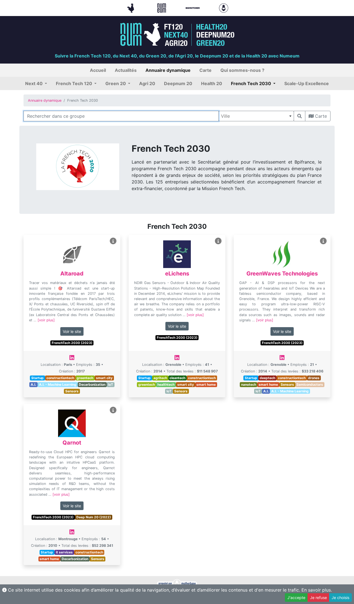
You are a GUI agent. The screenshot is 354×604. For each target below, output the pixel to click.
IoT (110, 384)
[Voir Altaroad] (113, 241)
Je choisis (340, 597)
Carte (320, 116)
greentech (85, 378)
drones (313, 378)
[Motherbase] (223, 7)
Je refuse (318, 597)
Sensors (72, 391)
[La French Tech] (131, 7)
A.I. (33, 384)
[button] (36, 83)
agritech (160, 378)
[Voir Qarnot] (113, 410)
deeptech (267, 378)
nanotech (248, 384)
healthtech (166, 384)
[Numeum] (162, 7)
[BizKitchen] (193, 7)
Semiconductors (309, 384)
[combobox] (256, 116)
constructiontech (60, 378)
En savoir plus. (316, 590)
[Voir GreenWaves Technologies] (323, 241)
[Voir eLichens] (218, 241)
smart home (206, 384)
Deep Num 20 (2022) (93, 517)
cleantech (177, 378)
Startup (37, 378)
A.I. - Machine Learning (57, 384)
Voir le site (72, 331)
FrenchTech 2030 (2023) (72, 343)
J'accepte (296, 597)
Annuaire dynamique (44, 100)
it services (64, 552)
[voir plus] (46, 320)
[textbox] (256, 116)
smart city (104, 378)
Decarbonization (92, 384)
